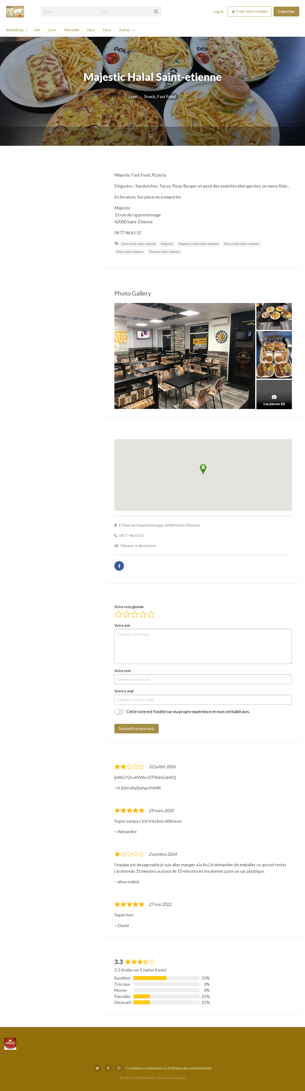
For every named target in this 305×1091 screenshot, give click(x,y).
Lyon (52, 30)
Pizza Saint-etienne (129, 252)
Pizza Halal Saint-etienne (241, 244)
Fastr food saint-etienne (139, 244)
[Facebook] (119, 566)
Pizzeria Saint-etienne (164, 252)
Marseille (71, 30)
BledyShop (15, 30)
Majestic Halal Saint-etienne (199, 244)
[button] (203, 469)
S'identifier (286, 11)
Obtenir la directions (138, 545)
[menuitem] (218, 11)
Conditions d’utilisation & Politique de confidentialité (169, 1068)
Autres (124, 30)
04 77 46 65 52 (131, 535)
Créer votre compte (251, 11)
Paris (107, 30)
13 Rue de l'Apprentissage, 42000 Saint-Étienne (159, 525)
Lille (37, 30)
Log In (219, 11)
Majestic (167, 244)
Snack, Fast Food (160, 96)
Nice (91, 30)
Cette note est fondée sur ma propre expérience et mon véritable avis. (188, 711)
